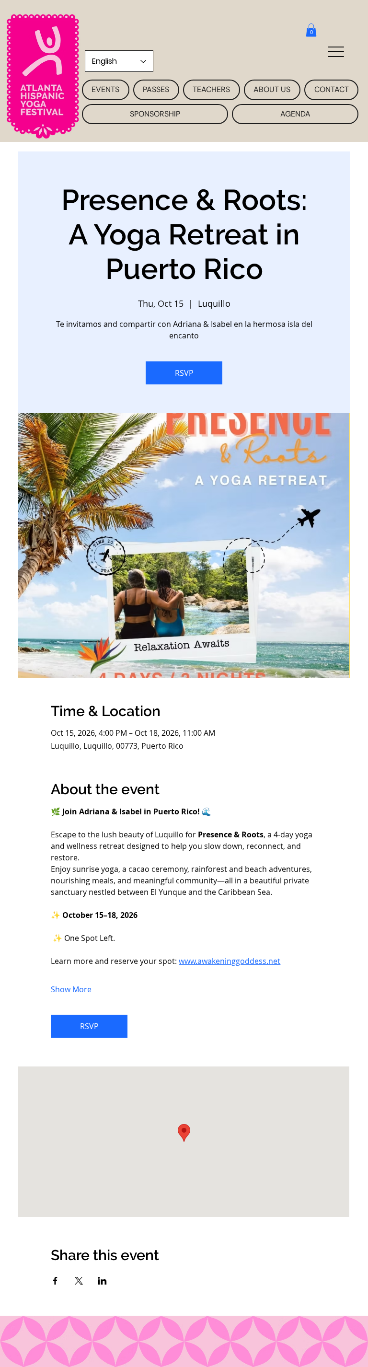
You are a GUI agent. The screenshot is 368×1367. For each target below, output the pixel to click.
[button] (311, 29)
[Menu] (335, 51)
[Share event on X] (78, 1281)
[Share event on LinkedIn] (102, 1281)
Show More (71, 989)
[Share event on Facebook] (55, 1281)
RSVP (184, 373)
